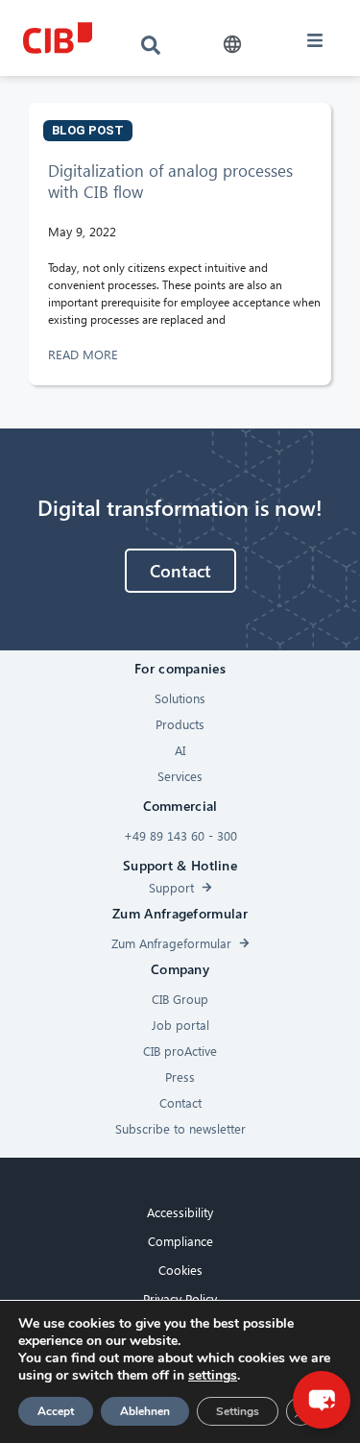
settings (212, 1375)
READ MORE (85, 354)
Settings (237, 1411)
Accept (55, 1411)
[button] (233, 44)
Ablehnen (145, 1411)
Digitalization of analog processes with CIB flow (170, 181)
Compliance (180, 1241)
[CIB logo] (57, 38)
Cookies (180, 1269)
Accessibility (180, 1212)
